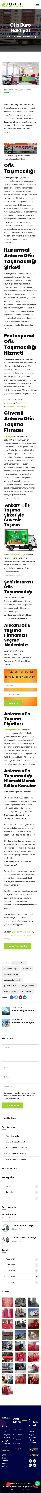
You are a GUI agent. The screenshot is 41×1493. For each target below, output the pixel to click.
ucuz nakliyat (26, 991)
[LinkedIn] (25, 997)
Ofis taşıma (9, 436)
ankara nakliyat (18, 963)
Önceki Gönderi (17, 1007)
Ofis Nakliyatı (28, 932)
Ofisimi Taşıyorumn (11, 935)
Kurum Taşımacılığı (23, 1010)
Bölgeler (21, 1186)
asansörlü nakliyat (11, 969)
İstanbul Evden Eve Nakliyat (16, 1148)
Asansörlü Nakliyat (23, 1022)
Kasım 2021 (21, 1271)
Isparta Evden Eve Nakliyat (16, 1159)
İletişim (18, 1448)
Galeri (17, 1444)
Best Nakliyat (26, 89)
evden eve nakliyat (11, 974)
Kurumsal (19, 1434)
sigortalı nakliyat (10, 991)
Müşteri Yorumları (12, 1136)
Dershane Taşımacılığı (16, 407)
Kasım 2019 (21, 1276)
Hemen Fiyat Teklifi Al (17, 946)
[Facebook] (12, 997)
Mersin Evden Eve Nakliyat (15, 1154)
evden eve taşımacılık (12, 980)
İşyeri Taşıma (17, 932)
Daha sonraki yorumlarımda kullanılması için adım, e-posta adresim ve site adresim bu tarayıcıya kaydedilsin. (19, 1095)
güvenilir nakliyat (10, 986)
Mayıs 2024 (21, 1259)
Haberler (18, 1439)
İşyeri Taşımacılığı (15, 554)
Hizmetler (17, 37)
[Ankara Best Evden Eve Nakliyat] (12, 4)
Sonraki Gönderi (17, 1019)
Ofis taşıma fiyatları (12, 730)
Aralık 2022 (21, 1265)
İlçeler (21, 1198)
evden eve (27, 969)
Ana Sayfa (7, 37)
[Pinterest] (20, 997)
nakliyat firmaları (28, 986)
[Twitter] (16, 997)
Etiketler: (5, 963)
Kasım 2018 (21, 1282)
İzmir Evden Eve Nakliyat (15, 1142)
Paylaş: (5, 997)
